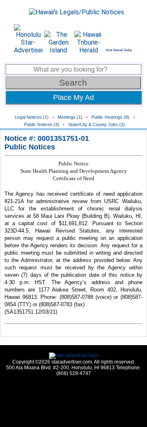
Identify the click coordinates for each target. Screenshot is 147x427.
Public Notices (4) (41, 124)
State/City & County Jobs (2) (96, 124)
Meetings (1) (70, 117)
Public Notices (29, 147)
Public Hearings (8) (110, 117)
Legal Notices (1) (32, 117)
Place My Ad (73, 97)
